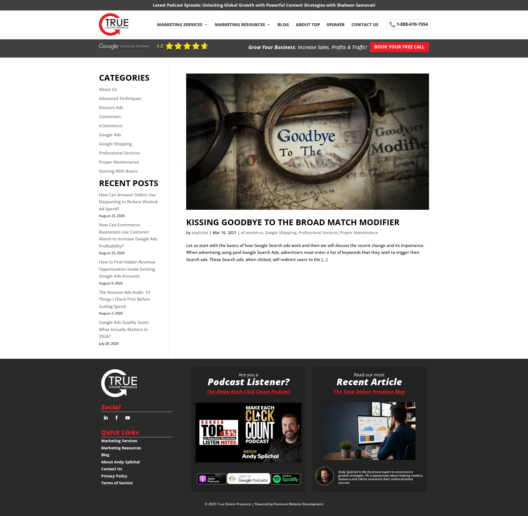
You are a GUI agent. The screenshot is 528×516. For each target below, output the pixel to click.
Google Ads (110, 134)
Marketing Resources (240, 24)
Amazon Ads (111, 107)
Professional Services (318, 232)
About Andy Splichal (120, 462)
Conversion (110, 116)
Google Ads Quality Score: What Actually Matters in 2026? (124, 329)
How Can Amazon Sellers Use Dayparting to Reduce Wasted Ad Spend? (128, 201)
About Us (108, 89)
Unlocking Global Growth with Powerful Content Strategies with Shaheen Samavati (288, 5)
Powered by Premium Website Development (289, 504)
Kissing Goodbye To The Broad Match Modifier (293, 222)
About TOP (308, 24)
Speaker (336, 24)
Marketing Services (179, 24)
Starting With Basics (118, 171)
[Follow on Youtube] (127, 417)
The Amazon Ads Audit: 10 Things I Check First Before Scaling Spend (124, 299)
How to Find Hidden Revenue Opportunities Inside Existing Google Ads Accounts (127, 269)
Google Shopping (280, 232)
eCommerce (252, 232)
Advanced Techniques (120, 98)
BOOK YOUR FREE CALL (399, 47)
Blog (283, 24)
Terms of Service (117, 482)
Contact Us (364, 24)
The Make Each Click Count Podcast (248, 391)
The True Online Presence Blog (369, 391)
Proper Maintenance (359, 232)
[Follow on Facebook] (116, 417)
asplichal (200, 232)
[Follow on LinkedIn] (105, 417)
